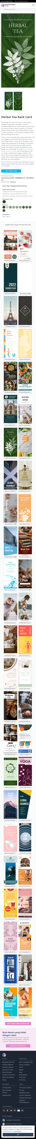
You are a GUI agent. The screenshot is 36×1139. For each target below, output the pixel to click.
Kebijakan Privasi (24, 1092)
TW (13, 182)
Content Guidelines (25, 1095)
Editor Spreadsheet (8, 1077)
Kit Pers (4, 1092)
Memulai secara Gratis (18, 1046)
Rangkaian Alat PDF (8, 1062)
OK (18, 1134)
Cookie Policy (17, 1131)
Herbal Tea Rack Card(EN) (7, 178)
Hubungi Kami (6, 1095)
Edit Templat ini (11, 171)
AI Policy (21, 1090)
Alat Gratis (22, 1077)
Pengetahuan (23, 1075)
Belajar (21, 1069)
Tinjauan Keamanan (25, 1098)
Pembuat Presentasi (8, 1075)
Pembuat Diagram (7, 1067)
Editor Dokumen (7, 1072)
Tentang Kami (6, 1087)
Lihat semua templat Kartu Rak (18, 1023)
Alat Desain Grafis (7, 1069)
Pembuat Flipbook (7, 1064)
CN (15, 182)
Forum (21, 1067)
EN (11, 182)
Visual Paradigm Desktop (20, 1)
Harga (4, 1080)
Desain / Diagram (24, 1064)
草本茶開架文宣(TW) (20, 178)
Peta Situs (22, 1080)
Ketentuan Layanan (25, 1087)
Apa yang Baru (6, 1090)
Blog (20, 1072)
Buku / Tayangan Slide (26, 1062)
